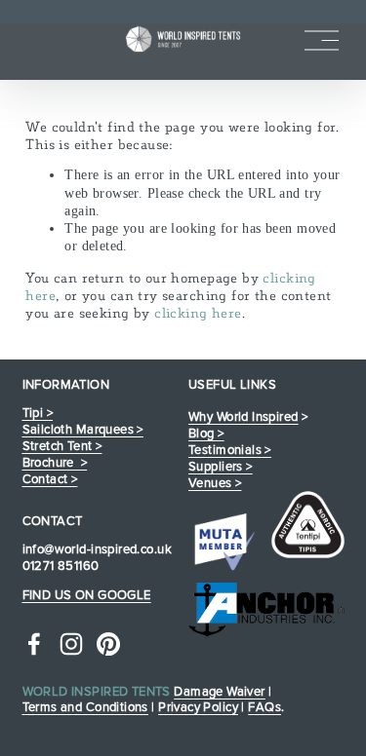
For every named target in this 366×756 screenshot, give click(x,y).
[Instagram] (71, 644)
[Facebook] (34, 644)
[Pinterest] (108, 644)
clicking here (197, 312)
